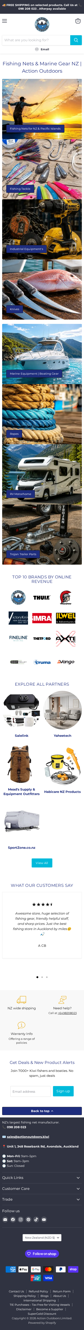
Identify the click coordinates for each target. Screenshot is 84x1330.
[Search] (76, 40)
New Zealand (40, 1237)
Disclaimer (23, 1309)
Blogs (44, 1296)
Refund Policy (38, 1291)
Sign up (63, 1091)
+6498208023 (67, 1013)
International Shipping (39, 1300)
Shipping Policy (25, 1296)
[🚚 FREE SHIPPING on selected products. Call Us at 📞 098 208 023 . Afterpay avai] (42, 7)
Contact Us (16, 1291)
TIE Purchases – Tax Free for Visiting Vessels (40, 1304)
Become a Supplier (49, 1309)
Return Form (62, 1291)
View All (42, 863)
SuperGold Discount (42, 1313)
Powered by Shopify (42, 1322)
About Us (59, 1296)
